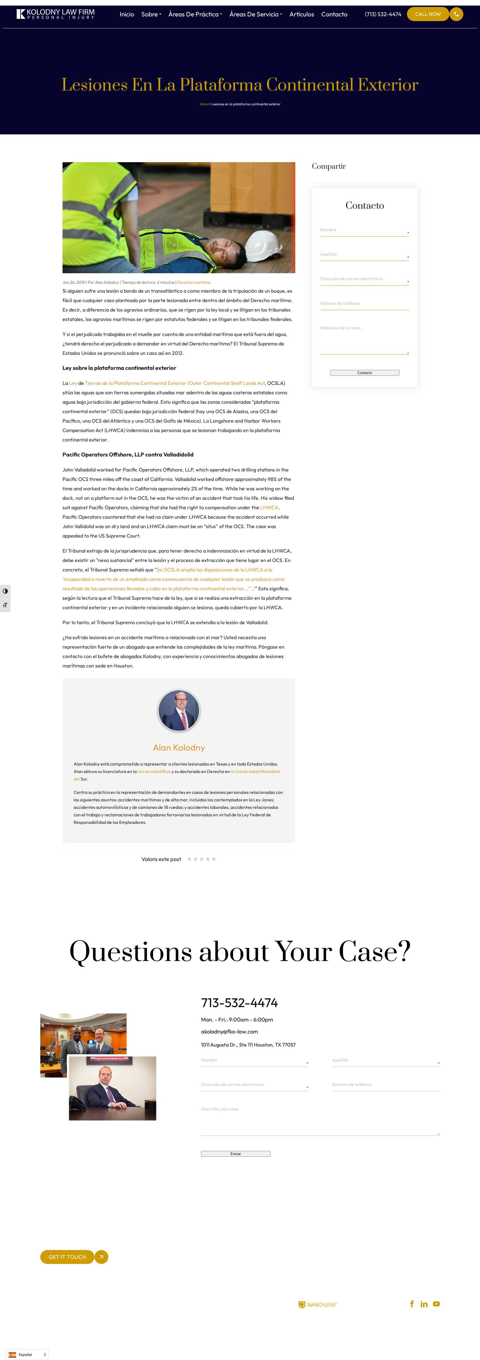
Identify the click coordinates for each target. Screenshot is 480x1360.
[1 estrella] (189, 859)
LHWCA (269, 507)
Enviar (236, 1154)
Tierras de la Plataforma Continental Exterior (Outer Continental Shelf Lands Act (175, 383)
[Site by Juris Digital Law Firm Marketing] (318, 1304)
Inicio (127, 14)
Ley (73, 383)
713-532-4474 (239, 1002)
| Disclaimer (200, 1304)
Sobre (149, 14)
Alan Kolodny (179, 747)
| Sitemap (222, 1304)
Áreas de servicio (254, 14)
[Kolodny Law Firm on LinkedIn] (424, 1304)
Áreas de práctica (193, 14)
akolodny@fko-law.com (229, 1031)
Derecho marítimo (194, 282)
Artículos (301, 14)
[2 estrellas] (195, 859)
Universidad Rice (154, 771)
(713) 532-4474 (403, 14)
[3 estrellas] (201, 859)
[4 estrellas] (208, 859)
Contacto (334, 14)
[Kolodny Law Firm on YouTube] (436, 1304)
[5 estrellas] (214, 859)
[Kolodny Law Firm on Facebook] (412, 1304)
